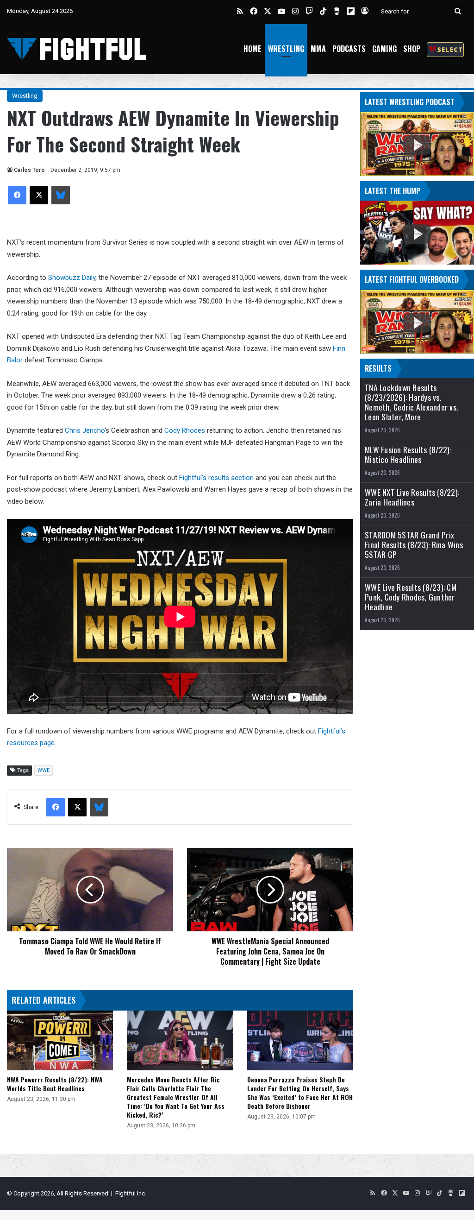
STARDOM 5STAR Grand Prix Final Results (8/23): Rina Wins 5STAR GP (414, 544)
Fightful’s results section (216, 478)
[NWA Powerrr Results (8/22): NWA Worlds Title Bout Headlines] (60, 1040)
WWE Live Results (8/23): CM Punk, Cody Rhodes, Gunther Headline (410, 597)
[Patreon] (445, 49)
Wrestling (286, 48)
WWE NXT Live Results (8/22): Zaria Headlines (412, 497)
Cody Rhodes (184, 430)
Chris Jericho (85, 430)
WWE (43, 770)
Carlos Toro (29, 170)
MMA (318, 48)
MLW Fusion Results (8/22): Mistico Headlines (408, 454)
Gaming (384, 48)
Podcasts (349, 48)
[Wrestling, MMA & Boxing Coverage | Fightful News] (76, 49)
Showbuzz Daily (71, 277)
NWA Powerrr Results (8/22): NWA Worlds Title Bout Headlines (55, 1084)
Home (252, 48)
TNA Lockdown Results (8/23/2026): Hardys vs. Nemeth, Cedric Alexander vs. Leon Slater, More (411, 402)
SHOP (411, 48)
